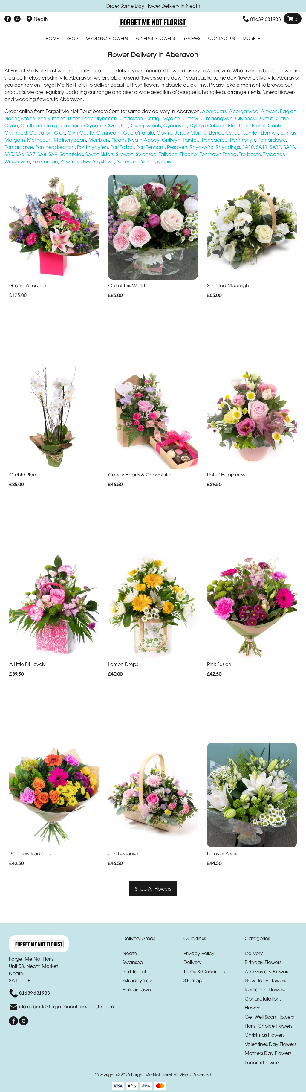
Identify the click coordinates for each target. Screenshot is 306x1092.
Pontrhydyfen (92, 147)
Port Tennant (150, 147)
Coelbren (31, 126)
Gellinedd (15, 133)
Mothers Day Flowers (268, 1053)
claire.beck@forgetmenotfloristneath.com (66, 1006)
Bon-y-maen (52, 118)
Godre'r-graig (138, 133)
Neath (118, 140)
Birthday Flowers (263, 962)
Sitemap (192, 980)
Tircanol (189, 154)
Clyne (11, 126)
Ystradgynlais (156, 161)
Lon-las (288, 133)
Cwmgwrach (146, 126)
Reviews (191, 38)
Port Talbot (122, 147)
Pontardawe (272, 140)
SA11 (261, 147)
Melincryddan (70, 140)
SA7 (31, 154)
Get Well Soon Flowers (269, 1017)
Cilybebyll (246, 118)
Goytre (164, 133)
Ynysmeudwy (75, 161)
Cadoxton (131, 118)
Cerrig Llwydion (162, 118)
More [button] (250, 38)
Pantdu (191, 140)
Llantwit (269, 133)
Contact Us (221, 38)
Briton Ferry (80, 118)
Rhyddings (228, 147)
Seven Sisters (99, 154)
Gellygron (40, 133)
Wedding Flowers (107, 38)
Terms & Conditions (204, 972)
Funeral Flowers (155, 38)
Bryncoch (106, 118)
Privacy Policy (199, 953)
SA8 (42, 154)
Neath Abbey (144, 140)
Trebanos (273, 154)
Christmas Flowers (264, 1035)
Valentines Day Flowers (270, 1044)
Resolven (177, 147)
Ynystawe (103, 161)
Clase (282, 118)
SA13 (289, 147)
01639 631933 (265, 19)
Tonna (230, 154)
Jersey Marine (190, 133)
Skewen (125, 154)
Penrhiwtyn (242, 140)
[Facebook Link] (7, 19)
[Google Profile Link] (17, 19)
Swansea (146, 154)
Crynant (93, 126)
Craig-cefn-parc (63, 126)
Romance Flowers (265, 989)
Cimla (266, 118)
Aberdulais (214, 111)
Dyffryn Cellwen (208, 126)
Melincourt (39, 140)
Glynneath (108, 133)
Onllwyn (171, 140)
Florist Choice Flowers (268, 1026)
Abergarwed (243, 111)
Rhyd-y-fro (201, 147)
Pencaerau (215, 140)
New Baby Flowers (265, 980)
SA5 (8, 154)
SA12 (275, 147)
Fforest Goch (266, 126)
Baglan (288, 111)
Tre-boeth (250, 154)
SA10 (248, 147)
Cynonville (175, 126)
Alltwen (269, 111)
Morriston (98, 140)
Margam (14, 140)
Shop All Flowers (153, 889)
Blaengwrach (19, 118)
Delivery (192, 962)
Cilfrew (190, 118)
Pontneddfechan (55, 147)
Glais (59, 133)
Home (52, 38)
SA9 (53, 154)
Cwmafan (116, 126)
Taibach (168, 154)
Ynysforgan (45, 161)
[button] (153, 940)
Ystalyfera (128, 161)
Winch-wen (17, 161)
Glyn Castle (81, 133)
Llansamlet (246, 133)
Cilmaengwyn (217, 118)
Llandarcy (220, 133)
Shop (72, 38)
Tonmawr (210, 154)
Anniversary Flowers (267, 972)
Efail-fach (239, 126)
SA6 (20, 154)
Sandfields (71, 154)
